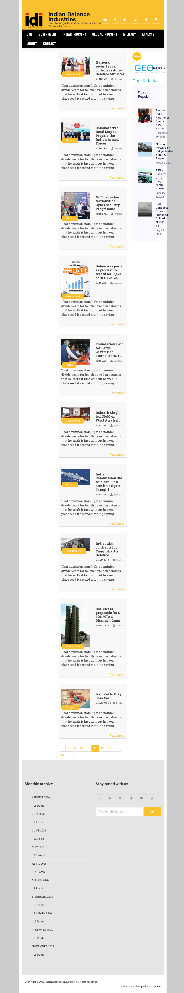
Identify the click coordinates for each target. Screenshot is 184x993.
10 (87, 748)
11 (95, 748)
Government (47, 34)
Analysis (148, 34)
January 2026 (42, 913)
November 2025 (43, 946)
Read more (117, 108)
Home (28, 34)
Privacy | (147, 986)
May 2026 (38, 847)
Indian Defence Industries (69, 16)
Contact (49, 43)
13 (109, 748)
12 (102, 748)
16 (69, 755)
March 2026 (40, 880)
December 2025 (42, 930)
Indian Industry (74, 34)
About (32, 43)
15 (62, 755)
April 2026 (39, 863)
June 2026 (39, 830)
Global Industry (104, 34)
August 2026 (41, 797)
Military (129, 34)
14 (117, 748)
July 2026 (38, 814)
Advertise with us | (131, 986)
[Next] (76, 755)
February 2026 (42, 896)
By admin (118, 79)
